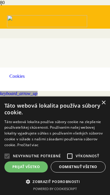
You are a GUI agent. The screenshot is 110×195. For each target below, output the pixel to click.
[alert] (55, 145)
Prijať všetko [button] (26, 166)
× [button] (103, 103)
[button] (19, 93)
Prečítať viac (27, 144)
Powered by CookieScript (55, 189)
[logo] (47, 25)
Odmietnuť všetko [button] (78, 166)
